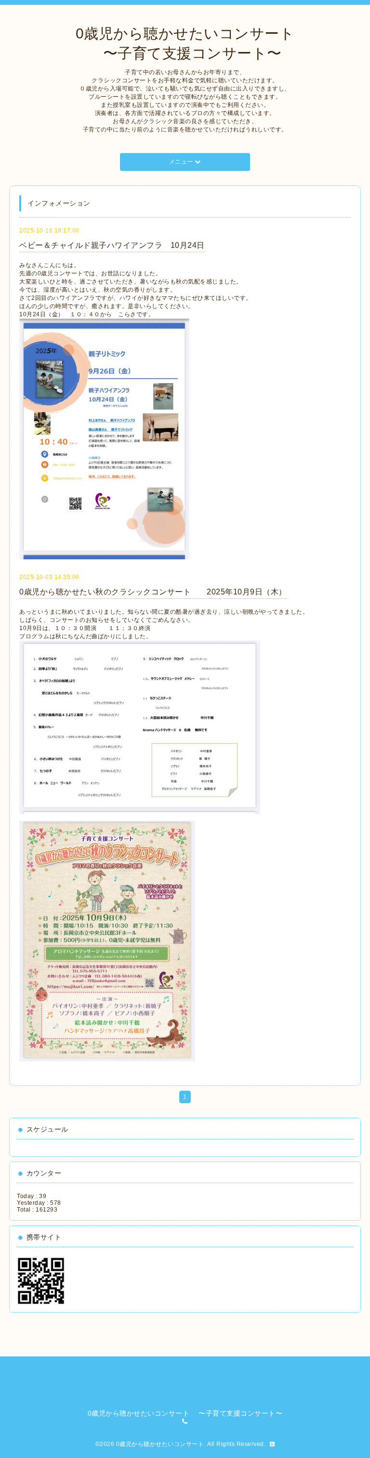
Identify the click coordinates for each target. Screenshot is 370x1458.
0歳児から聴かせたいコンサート (160, 1444)
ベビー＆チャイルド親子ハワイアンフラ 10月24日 (112, 245)
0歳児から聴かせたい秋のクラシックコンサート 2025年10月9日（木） (153, 592)
